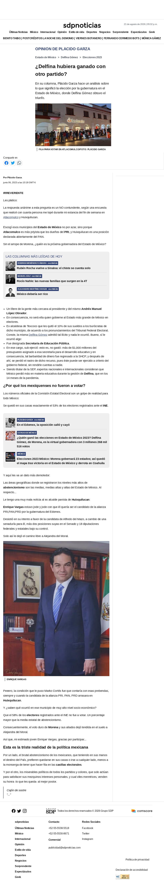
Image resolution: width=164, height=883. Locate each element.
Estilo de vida (76, 32)
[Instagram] (25, 811)
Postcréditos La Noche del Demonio (48, 38)
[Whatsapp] (19, 162)
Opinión (62, 32)
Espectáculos (139, 32)
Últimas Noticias (18, 32)
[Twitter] (13, 162)
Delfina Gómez (69, 57)
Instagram (87, 839)
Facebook (87, 828)
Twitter (85, 833)
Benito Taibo (11, 38)
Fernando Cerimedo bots (121, 38)
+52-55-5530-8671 (58, 833)
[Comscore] (141, 810)
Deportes (91, 32)
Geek (152, 32)
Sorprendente (121, 32)
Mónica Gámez (151, 38)
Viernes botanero (89, 38)
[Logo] (82, 26)
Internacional (47, 32)
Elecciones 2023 (92, 57)
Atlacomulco (11, 217)
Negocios (104, 32)
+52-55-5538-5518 (58, 828)
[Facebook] (6, 162)
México (34, 32)
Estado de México (45, 57)
